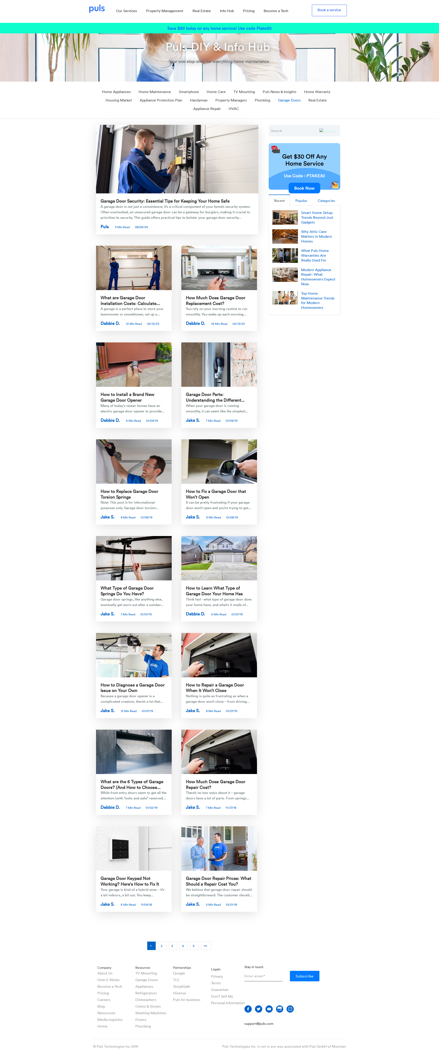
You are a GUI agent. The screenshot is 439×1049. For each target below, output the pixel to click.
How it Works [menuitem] (108, 979)
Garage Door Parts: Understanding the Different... (215, 397)
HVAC (234, 108)
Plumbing (262, 100)
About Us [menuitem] (104, 973)
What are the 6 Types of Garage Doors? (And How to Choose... (132, 784)
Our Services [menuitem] (126, 10)
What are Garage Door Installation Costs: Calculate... (130, 300)
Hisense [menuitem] (179, 993)
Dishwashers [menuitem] (145, 999)
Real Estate (317, 100)
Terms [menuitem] (216, 983)
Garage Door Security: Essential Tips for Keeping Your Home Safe (165, 201)
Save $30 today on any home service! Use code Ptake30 (219, 28)
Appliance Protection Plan (161, 100)
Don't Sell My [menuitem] (222, 996)
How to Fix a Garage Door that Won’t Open (216, 494)
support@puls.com (258, 1023)
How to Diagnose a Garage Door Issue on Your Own (133, 687)
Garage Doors (289, 100)
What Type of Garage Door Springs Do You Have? (127, 590)
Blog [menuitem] (101, 1006)
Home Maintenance (155, 91)
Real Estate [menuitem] (202, 10)
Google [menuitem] (179, 973)
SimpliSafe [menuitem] (181, 986)
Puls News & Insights (279, 91)
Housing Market (119, 100)
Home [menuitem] (102, 1026)
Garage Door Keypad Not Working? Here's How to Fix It (130, 881)
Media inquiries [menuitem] (110, 1019)
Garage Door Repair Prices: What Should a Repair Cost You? (218, 881)
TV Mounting (244, 91)
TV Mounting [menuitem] (146, 973)
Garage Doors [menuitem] (146, 979)
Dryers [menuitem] (140, 1019)
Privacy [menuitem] (217, 976)
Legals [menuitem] (215, 969)
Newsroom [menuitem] (106, 1013)
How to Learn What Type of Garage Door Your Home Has (214, 590)
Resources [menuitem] (142, 967)
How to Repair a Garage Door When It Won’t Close (215, 687)
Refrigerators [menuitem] (146, 993)
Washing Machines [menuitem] (150, 1013)
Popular (301, 200)
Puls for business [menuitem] (186, 999)
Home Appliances (116, 91)
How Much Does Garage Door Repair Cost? (215, 784)
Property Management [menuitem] (164, 10)
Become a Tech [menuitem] (276, 10)
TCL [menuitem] (176, 979)
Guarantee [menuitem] (219, 989)
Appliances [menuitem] (144, 986)
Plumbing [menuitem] (143, 1026)
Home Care (216, 91)
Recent (279, 200)
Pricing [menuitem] (248, 10)
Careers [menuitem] (103, 999)
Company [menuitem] (104, 967)
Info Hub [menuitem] (227, 10)
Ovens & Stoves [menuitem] (148, 1006)
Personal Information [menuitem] (228, 1003)
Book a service (329, 10)
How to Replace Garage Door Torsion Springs (129, 494)
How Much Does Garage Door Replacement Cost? (215, 300)
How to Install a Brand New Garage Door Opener (127, 397)
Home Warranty (317, 91)
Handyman (199, 100)
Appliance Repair (207, 108)
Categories (326, 200)
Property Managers (231, 100)
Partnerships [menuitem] (182, 967)
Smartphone (189, 91)
